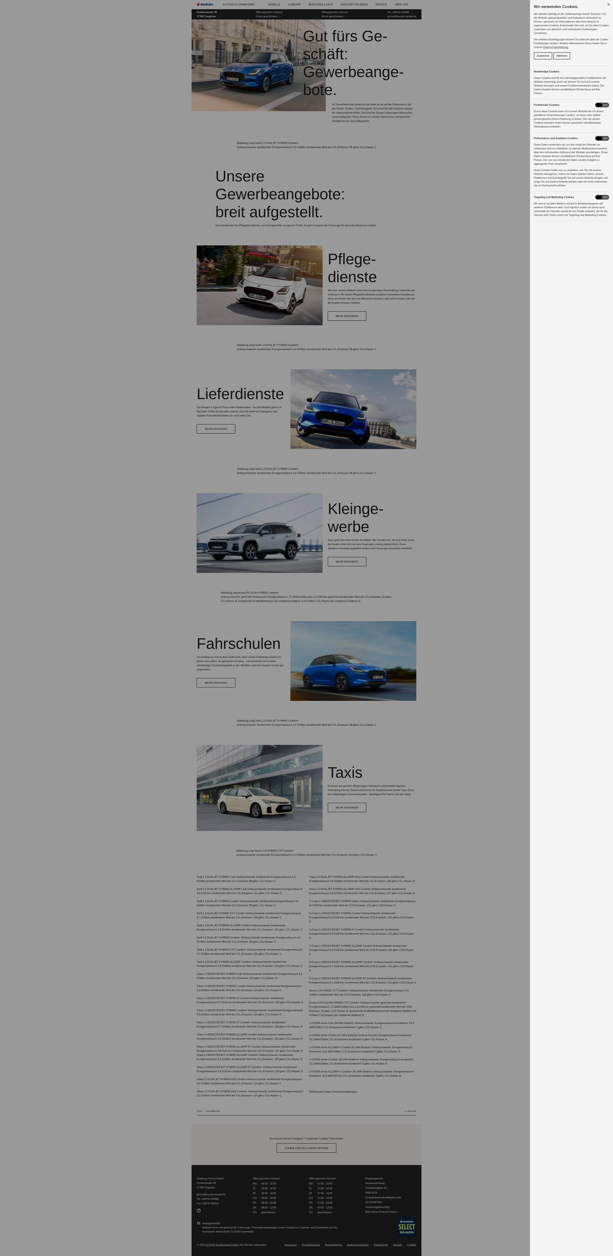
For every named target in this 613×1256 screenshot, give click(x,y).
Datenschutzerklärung (555, 47)
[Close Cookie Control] (608, 4)
